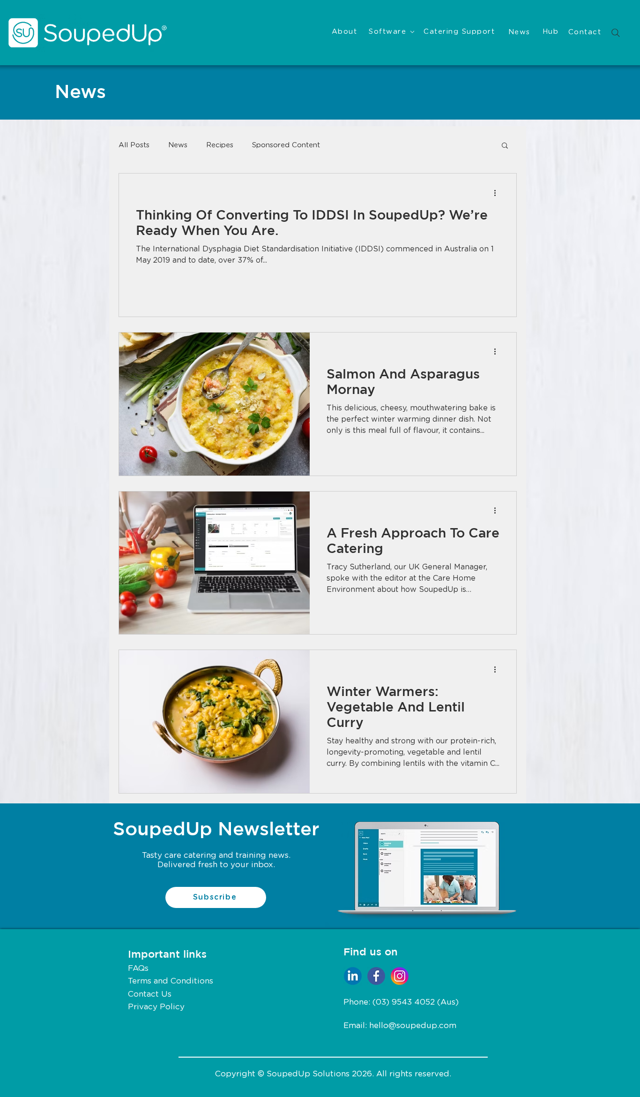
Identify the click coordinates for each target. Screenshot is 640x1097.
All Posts (134, 145)
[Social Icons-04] (352, 976)
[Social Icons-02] (399, 976)
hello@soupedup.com (412, 1025)
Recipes (219, 145)
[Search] (615, 33)
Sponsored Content (286, 145)
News (177, 145)
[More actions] (498, 192)
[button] (504, 146)
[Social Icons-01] (376, 976)
